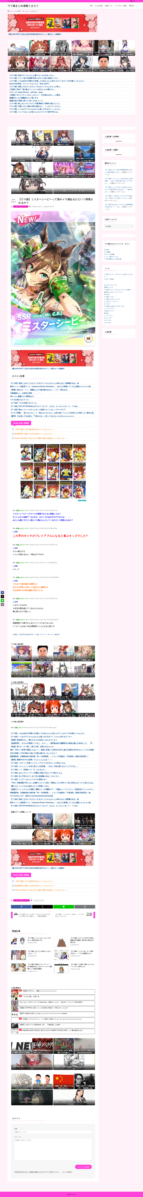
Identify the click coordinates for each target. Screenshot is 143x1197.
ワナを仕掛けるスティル (19, 399)
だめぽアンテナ (109, 311)
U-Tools (106, 249)
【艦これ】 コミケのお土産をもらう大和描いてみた (29, 786)
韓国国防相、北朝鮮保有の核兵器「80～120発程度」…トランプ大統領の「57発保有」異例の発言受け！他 (50, 792)
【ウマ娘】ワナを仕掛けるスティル (23, 403)
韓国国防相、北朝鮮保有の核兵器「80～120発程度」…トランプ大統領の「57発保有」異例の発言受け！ (49, 756)
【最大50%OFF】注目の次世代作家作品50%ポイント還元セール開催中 (34, 34)
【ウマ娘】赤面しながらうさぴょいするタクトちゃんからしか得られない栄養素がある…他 (44, 383)
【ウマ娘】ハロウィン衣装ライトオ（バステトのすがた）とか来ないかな (37, 763)
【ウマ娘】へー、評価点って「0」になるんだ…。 (29, 769)
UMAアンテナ (108, 287)
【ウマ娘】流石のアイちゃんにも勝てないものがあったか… (32, 75)
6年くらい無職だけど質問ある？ (22, 396)
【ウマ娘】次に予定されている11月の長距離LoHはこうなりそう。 (35, 776)
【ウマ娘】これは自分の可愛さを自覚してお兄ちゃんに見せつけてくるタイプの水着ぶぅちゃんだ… (47, 81)
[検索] (134, 1)
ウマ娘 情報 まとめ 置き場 (112, 259)
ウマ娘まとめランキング (112, 299)
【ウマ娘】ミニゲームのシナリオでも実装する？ (28, 779)
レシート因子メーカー (111, 257)
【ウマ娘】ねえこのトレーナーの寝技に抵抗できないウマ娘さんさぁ (36, 773)
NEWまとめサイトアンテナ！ (113, 292)
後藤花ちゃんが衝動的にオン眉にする (24, 98)
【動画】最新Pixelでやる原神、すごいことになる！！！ (31, 759)
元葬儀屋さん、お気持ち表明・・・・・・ (26, 393)
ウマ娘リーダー (109, 297)
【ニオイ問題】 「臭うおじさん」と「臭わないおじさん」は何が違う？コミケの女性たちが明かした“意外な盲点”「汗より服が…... (51, 413)
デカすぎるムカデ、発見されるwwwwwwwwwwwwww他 (31, 796)
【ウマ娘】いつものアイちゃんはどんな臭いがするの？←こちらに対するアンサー (41, 736)
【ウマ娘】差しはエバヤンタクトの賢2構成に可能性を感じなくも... (35, 103)
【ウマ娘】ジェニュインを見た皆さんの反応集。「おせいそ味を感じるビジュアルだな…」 (44, 766)
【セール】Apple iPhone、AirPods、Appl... (27, 92)
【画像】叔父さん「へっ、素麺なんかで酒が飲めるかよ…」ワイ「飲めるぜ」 (39, 389)
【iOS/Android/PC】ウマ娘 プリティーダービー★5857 (39, 634)
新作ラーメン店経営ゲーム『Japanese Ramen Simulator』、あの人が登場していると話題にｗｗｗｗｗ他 (50, 386)
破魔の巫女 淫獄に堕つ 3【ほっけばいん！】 (26, 100)
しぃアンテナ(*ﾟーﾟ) (110, 308)
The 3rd (106, 294)
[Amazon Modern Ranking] (82, 500)
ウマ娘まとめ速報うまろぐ (23, 5)
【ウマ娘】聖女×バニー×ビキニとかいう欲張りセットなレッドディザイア (38, 409)
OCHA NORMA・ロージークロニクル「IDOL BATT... (30, 84)
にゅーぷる (107, 318)
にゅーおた (107, 322)
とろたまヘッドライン (111, 301)
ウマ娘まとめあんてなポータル (114, 306)
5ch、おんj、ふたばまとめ (21, 206)
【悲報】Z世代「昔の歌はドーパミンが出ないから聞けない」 (33, 89)
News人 (106, 313)
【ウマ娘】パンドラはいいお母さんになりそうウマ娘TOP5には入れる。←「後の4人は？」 (119, 189)
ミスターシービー (36, 206)
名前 (15, 1128)
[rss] (131, 1)
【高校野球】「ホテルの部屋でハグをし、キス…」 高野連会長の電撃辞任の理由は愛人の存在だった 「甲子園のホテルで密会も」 (52, 743)
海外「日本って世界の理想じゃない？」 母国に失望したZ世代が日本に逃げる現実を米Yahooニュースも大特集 (52, 749)
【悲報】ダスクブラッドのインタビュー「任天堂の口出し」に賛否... (35, 95)
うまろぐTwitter (109, 279)
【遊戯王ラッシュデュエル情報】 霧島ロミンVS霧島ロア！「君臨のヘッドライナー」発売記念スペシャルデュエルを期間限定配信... (52, 789)
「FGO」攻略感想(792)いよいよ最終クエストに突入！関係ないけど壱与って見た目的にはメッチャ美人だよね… (52, 782)
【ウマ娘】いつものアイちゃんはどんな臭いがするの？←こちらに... (35, 109)
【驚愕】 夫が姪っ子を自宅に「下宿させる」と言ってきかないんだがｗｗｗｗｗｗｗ (42, 416)
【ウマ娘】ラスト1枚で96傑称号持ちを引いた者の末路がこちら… (34, 78)
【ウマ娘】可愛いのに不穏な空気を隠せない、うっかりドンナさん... (35, 106)
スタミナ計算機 (109, 254)
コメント (17, 1137)
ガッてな (107, 304)
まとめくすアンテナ (110, 285)
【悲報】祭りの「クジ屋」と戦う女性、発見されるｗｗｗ (32, 746)
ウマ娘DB (107, 252)
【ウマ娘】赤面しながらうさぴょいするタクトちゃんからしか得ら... (35, 86)
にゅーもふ (107, 320)
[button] (21, 906)
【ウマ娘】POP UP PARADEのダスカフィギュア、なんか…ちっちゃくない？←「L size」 (44, 406)
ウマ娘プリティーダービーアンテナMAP (117, 290)
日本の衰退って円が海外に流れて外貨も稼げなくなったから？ (33, 753)
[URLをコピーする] (84, 906)
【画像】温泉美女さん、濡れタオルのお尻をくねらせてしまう (33, 740)
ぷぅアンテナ (108, 315)
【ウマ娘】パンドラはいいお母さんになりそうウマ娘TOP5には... (34, 112)
